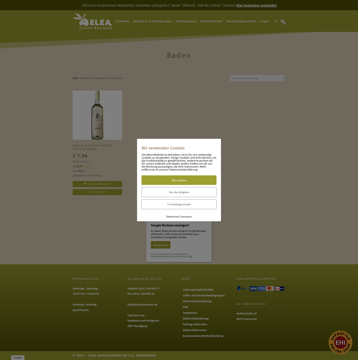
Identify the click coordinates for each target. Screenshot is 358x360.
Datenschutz (172, 216)
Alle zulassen (179, 180)
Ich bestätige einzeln (179, 204)
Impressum (186, 216)
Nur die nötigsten (179, 192)
